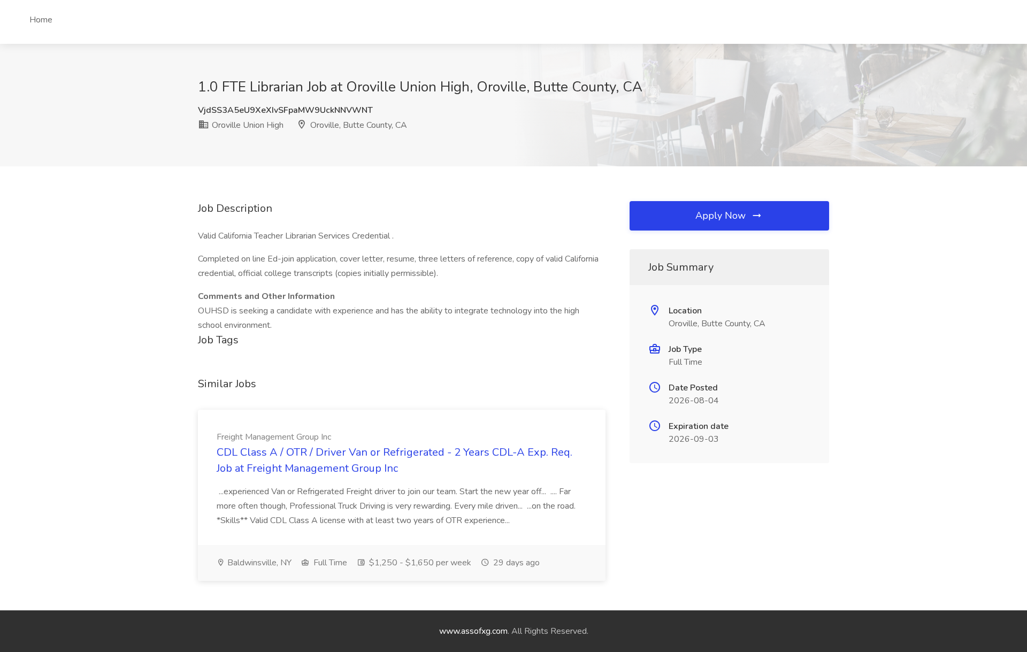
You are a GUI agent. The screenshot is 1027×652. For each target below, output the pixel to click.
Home (40, 20)
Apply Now (721, 215)
